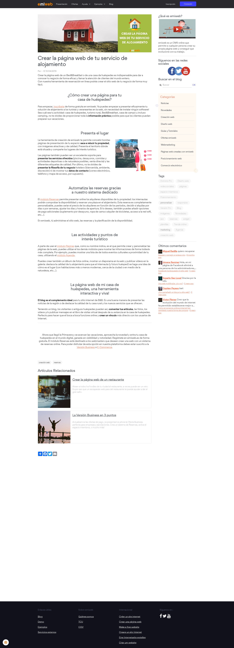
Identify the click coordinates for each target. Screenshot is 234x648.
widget (186, 219)
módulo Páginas (65, 246)
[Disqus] (95, 491)
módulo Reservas (49, 199)
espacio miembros (169, 192)
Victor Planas (169, 299)
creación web (44, 362)
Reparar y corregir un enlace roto (171, 255)
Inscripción (170, 4)
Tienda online (180, 224)
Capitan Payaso (171, 288)
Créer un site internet (129, 616)
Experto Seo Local (172, 278)
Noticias (165, 103)
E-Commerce (104, 347)
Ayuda (85, 4)
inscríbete (59, 106)
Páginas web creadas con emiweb (177, 151)
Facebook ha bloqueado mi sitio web (173, 271)
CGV (81, 627)
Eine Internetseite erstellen (132, 637)
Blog (111, 4)
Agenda (179, 229)
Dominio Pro (166, 181)
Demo (41, 621)
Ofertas (74, 4)
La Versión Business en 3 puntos (94, 415)
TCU (80, 621)
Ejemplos (98, 4)
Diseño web (166, 124)
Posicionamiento (168, 197)
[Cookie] (6, 642)
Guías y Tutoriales (169, 131)
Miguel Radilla (170, 251)
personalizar (166, 202)
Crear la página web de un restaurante (98, 379)
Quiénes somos (86, 616)
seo (162, 219)
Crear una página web (130, 621)
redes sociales (167, 186)
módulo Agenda (65, 255)
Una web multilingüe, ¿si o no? (170, 283)
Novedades (166, 110)
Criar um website (127, 642)
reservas (57, 362)
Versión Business (86, 347)
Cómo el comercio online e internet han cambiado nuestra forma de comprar (174, 309)
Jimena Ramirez (171, 262)
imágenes (165, 213)
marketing (165, 229)
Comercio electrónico (171, 165)
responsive (183, 202)
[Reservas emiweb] (133, 155)
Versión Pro (165, 208)
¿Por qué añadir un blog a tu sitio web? (174, 292)
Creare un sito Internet (130, 632)
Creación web (167, 117)
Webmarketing (168, 144)
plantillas (164, 224)
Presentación (61, 4)
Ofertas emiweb (168, 138)
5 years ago (189, 283)
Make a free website (129, 627)
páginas (183, 186)
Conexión (188, 4)
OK (193, 85)
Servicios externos (47, 632)
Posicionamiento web (171, 158)
